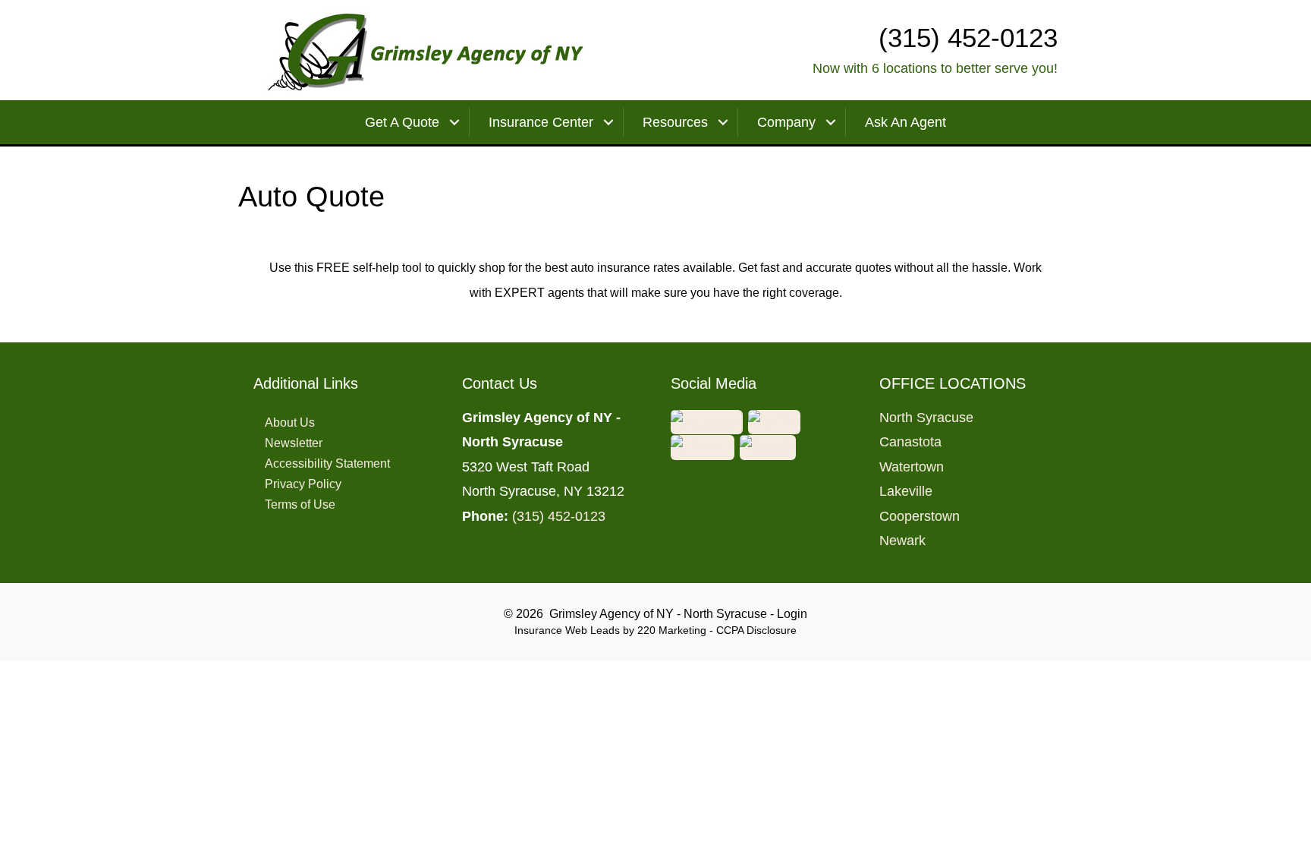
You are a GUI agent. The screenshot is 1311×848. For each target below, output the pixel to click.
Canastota (910, 441)
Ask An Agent (905, 122)
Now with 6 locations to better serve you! (935, 68)
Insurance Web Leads (567, 630)
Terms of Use (300, 504)
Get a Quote (402, 122)
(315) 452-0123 (558, 516)
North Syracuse (926, 417)
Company (786, 122)
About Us (290, 422)
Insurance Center (541, 122)
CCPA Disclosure (756, 630)
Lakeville (905, 491)
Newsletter (293, 443)
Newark (902, 540)
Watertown (911, 466)
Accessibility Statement (327, 463)
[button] (707, 421)
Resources (675, 122)
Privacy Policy (303, 484)
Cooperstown (919, 516)
